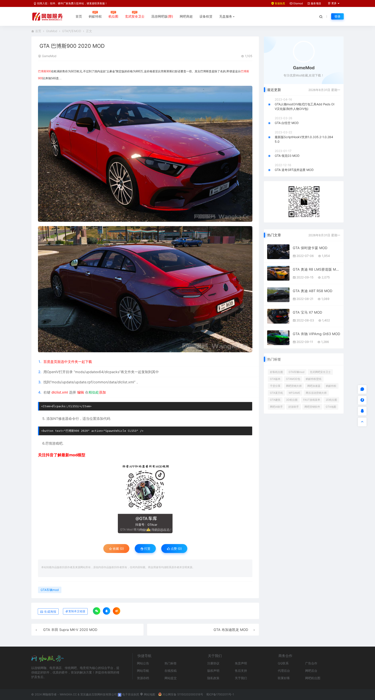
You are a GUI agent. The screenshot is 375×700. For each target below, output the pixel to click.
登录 (337, 16)
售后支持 (241, 670)
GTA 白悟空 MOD (287, 123)
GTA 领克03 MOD (287, 155)
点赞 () (176, 548)
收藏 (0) (118, 548)
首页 (79, 16)
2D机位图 (331, 399)
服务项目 (315, 3)
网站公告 (143, 663)
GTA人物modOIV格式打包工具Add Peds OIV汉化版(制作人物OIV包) (304, 106)
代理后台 (284, 670)
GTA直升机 (276, 392)
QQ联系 (283, 663)
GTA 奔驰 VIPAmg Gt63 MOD (316, 334)
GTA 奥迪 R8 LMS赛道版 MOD (316, 269)
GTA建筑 (275, 399)
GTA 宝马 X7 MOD (307, 312)
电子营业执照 (130, 694)
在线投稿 (170, 670)
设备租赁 (205, 16)
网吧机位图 (312, 678)
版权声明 (213, 670)
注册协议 (213, 663)
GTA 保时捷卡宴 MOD (310, 248)
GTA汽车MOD (71, 31)
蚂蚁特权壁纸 (313, 379)
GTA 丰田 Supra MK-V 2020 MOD (70, 629)
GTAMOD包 (293, 379)
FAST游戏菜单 (311, 399)
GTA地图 (331, 406)
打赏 (146, 548)
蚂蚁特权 (95, 16)
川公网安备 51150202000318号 (182, 694)
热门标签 (170, 663)
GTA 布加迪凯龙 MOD (231, 629)
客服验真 (279, 3)
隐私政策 (213, 678)
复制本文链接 (76, 611)
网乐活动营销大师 (316, 392)
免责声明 (241, 663)
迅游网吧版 (162, 16)
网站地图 (149, 694)
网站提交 (170, 678)
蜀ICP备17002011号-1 (220, 694)
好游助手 (293, 406)
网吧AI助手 (276, 406)
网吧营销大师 (294, 385)
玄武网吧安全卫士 (320, 372)
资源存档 (143, 678)
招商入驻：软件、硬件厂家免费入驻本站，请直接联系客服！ (71, 3)
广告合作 (311, 663)
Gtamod (298, 3)
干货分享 (275, 385)
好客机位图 (276, 372)
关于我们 (241, 678)
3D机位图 (292, 399)
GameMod (49, 56)
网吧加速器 (313, 385)
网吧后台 (311, 670)
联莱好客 (284, 678)
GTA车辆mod (50, 590)
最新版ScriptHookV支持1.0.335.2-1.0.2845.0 (304, 139)
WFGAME (294, 392)
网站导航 (143, 670)
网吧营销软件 (312, 406)
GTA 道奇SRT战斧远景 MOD (294, 170)
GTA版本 (275, 379)
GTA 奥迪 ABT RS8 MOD (312, 291)
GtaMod (51, 31)
